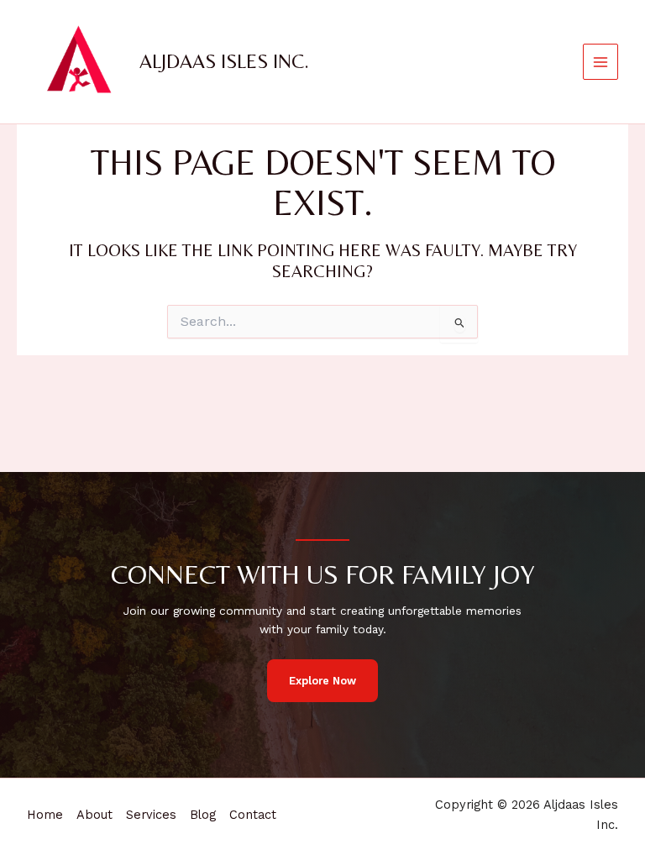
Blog (203, 814)
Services (151, 814)
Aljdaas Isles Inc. (224, 61)
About (94, 814)
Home (45, 814)
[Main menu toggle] (601, 62)
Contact (252, 814)
